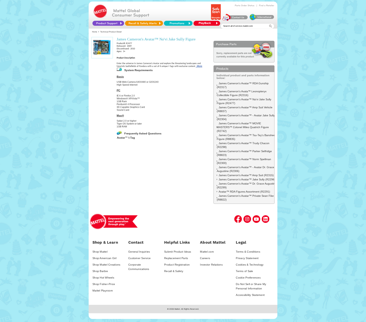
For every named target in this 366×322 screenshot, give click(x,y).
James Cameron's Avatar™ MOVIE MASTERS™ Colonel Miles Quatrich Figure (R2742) (243, 127)
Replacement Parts (176, 258)
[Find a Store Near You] (266, 5)
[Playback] (207, 23)
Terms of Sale (244, 271)
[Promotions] (178, 23)
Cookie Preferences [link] (248, 277)
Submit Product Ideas (177, 251)
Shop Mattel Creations (106, 264)
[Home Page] (100, 17)
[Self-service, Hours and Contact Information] (235, 19)
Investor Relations (211, 264)
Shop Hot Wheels (103, 277)
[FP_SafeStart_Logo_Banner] (216, 19)
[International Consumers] (261, 19)
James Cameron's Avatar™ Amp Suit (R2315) (246, 175)
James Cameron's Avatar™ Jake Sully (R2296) (247, 179)
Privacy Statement (247, 258)
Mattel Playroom (102, 290)
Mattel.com (207, 251)
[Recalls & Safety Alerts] (144, 23)
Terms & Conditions (248, 251)
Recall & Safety (173, 271)
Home (94, 32)
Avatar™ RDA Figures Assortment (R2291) (244, 191)
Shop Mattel (100, 251)
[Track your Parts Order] (244, 5)
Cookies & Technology (249, 264)
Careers (205, 258)
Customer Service (139, 258)
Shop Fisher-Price (103, 284)
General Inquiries (139, 251)
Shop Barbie (100, 271)
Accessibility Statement (250, 294)
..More (199, 66)
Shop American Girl (104, 258)
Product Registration (177, 264)
